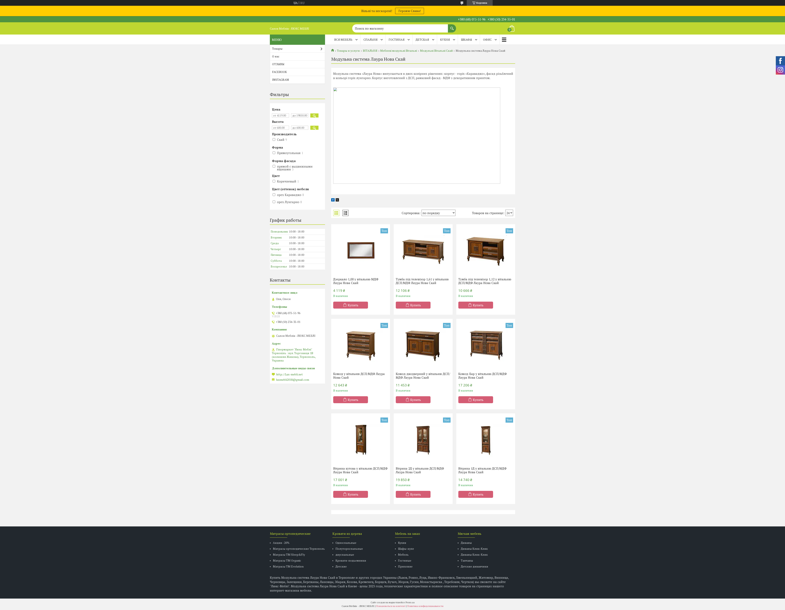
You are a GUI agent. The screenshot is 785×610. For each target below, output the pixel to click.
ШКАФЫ (466, 39)
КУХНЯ (445, 39)
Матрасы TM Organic (287, 560)
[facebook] (333, 200)
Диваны (466, 543)
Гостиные (404, 560)
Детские (341, 566)
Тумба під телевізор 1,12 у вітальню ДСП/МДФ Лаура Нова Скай (484, 281)
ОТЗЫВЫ (278, 64)
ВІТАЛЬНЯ (370, 51)
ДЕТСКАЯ (422, 39)
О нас (275, 56)
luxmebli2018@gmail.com (292, 380)
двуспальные (344, 554)
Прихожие (405, 566)
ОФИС (487, 39)
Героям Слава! (409, 11)
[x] (337, 200)
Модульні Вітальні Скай (436, 51)
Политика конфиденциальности (425, 606)
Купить (353, 305)
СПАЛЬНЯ (370, 39)
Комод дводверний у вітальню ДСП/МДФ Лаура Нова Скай (423, 375)
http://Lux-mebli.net (289, 374)
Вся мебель (343, 39)
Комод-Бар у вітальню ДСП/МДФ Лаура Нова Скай (482, 375)
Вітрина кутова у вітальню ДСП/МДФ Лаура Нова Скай (360, 470)
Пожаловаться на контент (390, 606)
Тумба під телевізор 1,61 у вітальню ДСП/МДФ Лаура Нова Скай (422, 281)
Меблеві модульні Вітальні (398, 51)
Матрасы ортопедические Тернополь (299, 549)
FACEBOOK (279, 72)
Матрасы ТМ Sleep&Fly (289, 554)
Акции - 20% (281, 543)
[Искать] (452, 26)
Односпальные (345, 543)
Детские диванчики (474, 566)
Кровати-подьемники (350, 560)
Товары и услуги (348, 51)
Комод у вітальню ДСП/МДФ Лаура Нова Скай (359, 375)
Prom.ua (410, 602)
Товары (277, 48)
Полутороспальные (349, 549)
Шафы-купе (406, 549)
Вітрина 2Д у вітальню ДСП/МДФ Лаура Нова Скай (420, 470)
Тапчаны (467, 560)
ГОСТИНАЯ (397, 39)
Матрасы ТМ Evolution (288, 566)
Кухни (402, 543)
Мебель (403, 554)
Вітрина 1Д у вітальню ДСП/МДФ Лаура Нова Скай (482, 470)
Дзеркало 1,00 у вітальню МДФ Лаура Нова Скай (355, 281)
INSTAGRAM (280, 80)
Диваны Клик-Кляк (474, 549)
